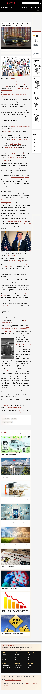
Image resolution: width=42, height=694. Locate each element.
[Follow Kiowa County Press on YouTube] (34, 150)
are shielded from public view (16, 260)
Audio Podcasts (18, 669)
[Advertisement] (36, 183)
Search (29, 665)
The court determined (6, 331)
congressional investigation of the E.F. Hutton (16, 221)
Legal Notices (31, 661)
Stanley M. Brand (5, 81)
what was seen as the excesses (11, 147)
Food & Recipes (18, 665)
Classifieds (31, 7)
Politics (3, 657)
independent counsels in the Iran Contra (11, 149)
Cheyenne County (18, 656)
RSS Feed (30, 667)
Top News (4, 654)
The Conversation (21, 410)
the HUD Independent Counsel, (19, 153)
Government (6, 418)
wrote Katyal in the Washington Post (20, 177)
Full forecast (35, 56)
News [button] (11, 7)
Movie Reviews (18, 667)
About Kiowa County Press (33, 669)
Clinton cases (26, 149)
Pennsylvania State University (16, 81)
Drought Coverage (6, 669)
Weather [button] (24, 7)
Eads (16, 659)
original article (22, 412)
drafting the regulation (15, 144)
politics (14, 418)
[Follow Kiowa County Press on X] (34, 139)
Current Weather (5, 665)
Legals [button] (3, 10)
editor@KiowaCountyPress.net (13, 680)
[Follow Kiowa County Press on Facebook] (34, 143)
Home (2, 7)
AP (7, 370)
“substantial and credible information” (20, 126)
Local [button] (6, 7)
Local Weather (5, 671)
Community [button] (17, 7)
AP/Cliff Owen (11, 255)
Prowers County (18, 657)
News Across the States (7, 656)
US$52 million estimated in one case (14, 157)
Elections (4, 659)
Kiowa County (18, 654)
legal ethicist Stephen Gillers (10, 305)
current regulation (7, 131)
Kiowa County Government (33, 656)
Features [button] (37, 7)
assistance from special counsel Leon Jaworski (18, 318)
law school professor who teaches (12, 92)
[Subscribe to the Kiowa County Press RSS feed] (34, 146)
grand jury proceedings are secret (9, 199)
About (39, 10)
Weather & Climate (6, 667)
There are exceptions (6, 202)
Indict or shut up (9, 307)
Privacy (29, 671)
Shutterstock (12, 78)
